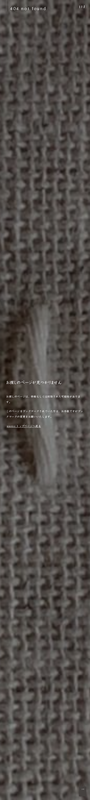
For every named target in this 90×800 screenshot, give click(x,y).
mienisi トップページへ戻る (24, 426)
